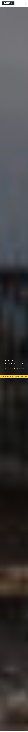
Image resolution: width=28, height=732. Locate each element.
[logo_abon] (8, 1)
